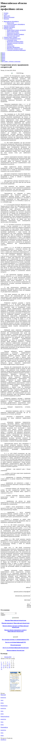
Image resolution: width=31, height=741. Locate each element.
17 (1, 665)
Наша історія (10, 23)
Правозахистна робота (13, 33)
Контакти (6, 18)
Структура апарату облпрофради (16, 24)
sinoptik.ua (3, 739)
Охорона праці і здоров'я (10, 37)
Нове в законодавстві (13, 31)
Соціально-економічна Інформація (16, 50)
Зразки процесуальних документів (16, 30)
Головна (6, 13)
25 (3, 667)
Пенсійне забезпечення (13, 47)
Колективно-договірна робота (15, 41)
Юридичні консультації (13, 35)
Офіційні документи (9, 27)
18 (3, 665)
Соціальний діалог (12, 40)
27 (7, 667)
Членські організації (9, 25)
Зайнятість (10, 44)
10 (1, 664)
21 (9, 665)
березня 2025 (7, 657)
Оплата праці (10, 46)
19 (5, 665)
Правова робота (8, 28)
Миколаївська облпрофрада (11, 21)
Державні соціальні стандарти (15, 43)
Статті (5, 14)
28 (9, 667)
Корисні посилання (9, 17)
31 (1, 669)
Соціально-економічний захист (12, 38)
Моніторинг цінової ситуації (15, 48)
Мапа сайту (7, 16)
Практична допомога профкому (15, 34)
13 (7, 664)
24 (1, 667)
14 (9, 664)
